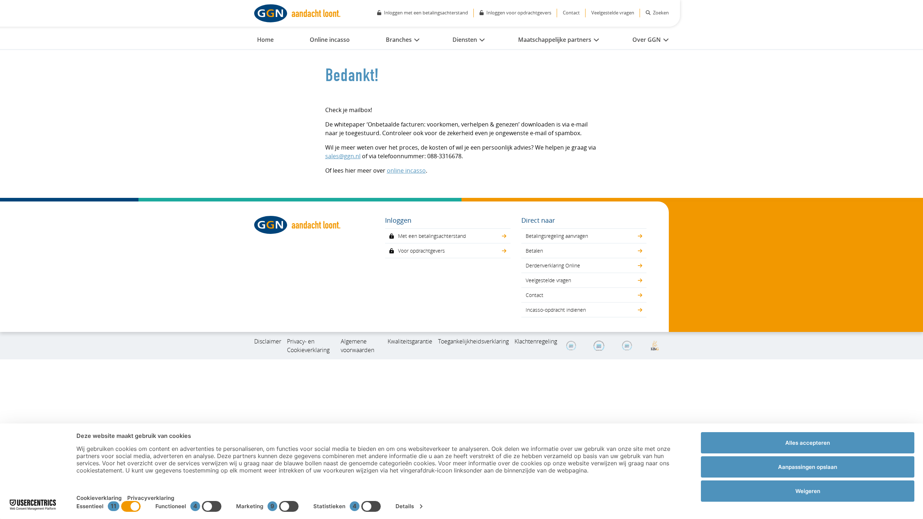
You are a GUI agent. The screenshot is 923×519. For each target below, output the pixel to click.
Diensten (464, 40)
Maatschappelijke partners (554, 40)
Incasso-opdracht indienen (556, 309)
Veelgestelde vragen (612, 12)
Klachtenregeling (536, 341)
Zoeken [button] (660, 12)
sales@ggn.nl (343, 156)
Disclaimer (267, 341)
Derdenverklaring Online (553, 265)
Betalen (534, 250)
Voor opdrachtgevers (421, 250)
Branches (399, 40)
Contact (571, 12)
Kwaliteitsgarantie (410, 341)
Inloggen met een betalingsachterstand (426, 12)
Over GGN (646, 40)
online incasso (406, 170)
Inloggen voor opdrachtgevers (518, 12)
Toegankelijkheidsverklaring (473, 341)
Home (265, 40)
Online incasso (330, 40)
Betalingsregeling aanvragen (557, 235)
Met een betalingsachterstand (432, 235)
